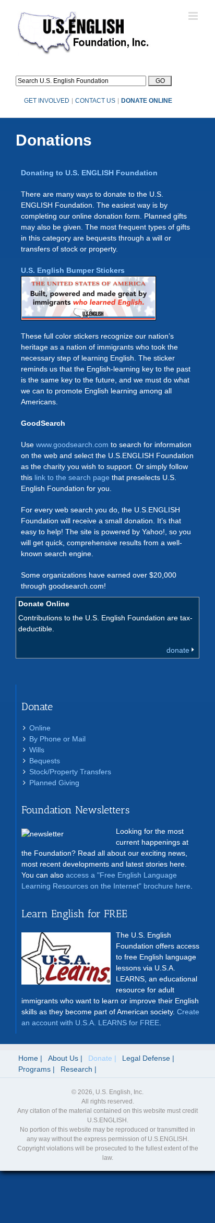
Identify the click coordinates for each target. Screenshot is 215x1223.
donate (177, 650)
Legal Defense (146, 1058)
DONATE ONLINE (146, 100)
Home (28, 1058)
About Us (63, 1058)
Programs (34, 1069)
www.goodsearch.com (72, 444)
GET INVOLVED (46, 100)
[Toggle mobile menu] (193, 15)
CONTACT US (95, 100)
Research (76, 1069)
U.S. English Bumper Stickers (73, 270)
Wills (36, 750)
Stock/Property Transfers (70, 772)
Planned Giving (54, 782)
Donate (100, 1058)
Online (40, 728)
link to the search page (72, 477)
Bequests (44, 761)
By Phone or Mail (57, 739)
